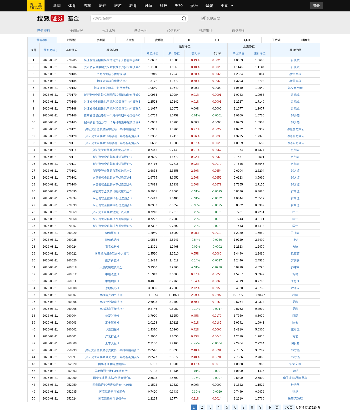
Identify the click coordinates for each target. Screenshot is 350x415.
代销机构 (173, 30)
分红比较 (108, 30)
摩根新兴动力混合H (112, 295)
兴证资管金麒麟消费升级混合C (112, 212)
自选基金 (238, 30)
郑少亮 (292, 88)
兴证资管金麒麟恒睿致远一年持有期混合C (112, 129)
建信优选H (112, 239)
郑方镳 (295, 170)
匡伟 (295, 212)
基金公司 (141, 30)
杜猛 (295, 295)
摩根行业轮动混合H (112, 302)
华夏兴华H (112, 315)
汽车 (87, 6)
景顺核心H (112, 288)
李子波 (287, 378)
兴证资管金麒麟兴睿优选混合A (112, 163)
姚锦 (295, 239)
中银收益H (112, 274)
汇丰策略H (112, 322)
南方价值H (112, 260)
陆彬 (295, 322)
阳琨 (295, 315)
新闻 (57, 6)
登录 (316, 6)
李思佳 (295, 281)
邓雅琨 (298, 398)
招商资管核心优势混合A (112, 81)
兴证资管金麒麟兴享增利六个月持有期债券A (112, 67)
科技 (163, 6)
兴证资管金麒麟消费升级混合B (112, 219)
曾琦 (300, 88)
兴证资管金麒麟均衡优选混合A (112, 205)
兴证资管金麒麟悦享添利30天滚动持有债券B (112, 101)
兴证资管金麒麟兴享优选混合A (112, 184)
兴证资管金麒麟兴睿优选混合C (112, 150)
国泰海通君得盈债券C (112, 364)
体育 (72, 6)
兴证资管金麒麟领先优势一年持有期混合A (112, 357)
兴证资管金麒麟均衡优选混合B (112, 198)
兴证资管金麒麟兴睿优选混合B (112, 157)
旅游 (118, 6)
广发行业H (112, 336)
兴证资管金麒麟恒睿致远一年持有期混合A (112, 143)
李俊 (298, 74)
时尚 (148, 6)
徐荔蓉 (295, 253)
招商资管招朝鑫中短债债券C (112, 88)
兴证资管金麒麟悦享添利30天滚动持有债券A (112, 108)
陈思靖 (296, 378)
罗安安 (295, 260)
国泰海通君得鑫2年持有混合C (112, 378)
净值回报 (76, 30)
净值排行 (43, 30)
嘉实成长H (112, 246)
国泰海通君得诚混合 (112, 391)
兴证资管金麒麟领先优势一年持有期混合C (112, 350)
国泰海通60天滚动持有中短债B (112, 384)
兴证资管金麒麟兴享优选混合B (112, 177)
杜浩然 (295, 384)
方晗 (295, 246)
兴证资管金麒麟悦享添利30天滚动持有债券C (112, 94)
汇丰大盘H (112, 343)
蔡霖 (292, 74)
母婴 (209, 6)
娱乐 (194, 6)
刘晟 (298, 364)
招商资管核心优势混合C (112, 74)
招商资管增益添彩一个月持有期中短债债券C (112, 115)
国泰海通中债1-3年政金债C (112, 371)
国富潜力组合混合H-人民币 (112, 253)
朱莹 (292, 364)
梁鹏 (295, 302)
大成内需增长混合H (112, 267)
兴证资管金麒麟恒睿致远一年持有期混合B (112, 136)
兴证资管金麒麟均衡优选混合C (112, 191)
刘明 (295, 371)
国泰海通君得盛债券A (112, 398)
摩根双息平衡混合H (112, 308)
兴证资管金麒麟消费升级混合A (112, 226)
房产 (102, 6)
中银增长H (112, 281)
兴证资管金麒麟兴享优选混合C (112, 170)
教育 (133, 6)
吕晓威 (295, 60)
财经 (179, 6)
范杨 (304, 378)
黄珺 (295, 274)
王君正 (295, 329)
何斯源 (295, 191)
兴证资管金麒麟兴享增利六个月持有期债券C (112, 60)
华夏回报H (112, 329)
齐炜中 (295, 267)
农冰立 (295, 288)
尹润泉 (295, 233)
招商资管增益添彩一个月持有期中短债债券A (112, 122)
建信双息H (112, 233)
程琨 (295, 336)
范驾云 (300, 129)
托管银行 (206, 30)
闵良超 (295, 343)
